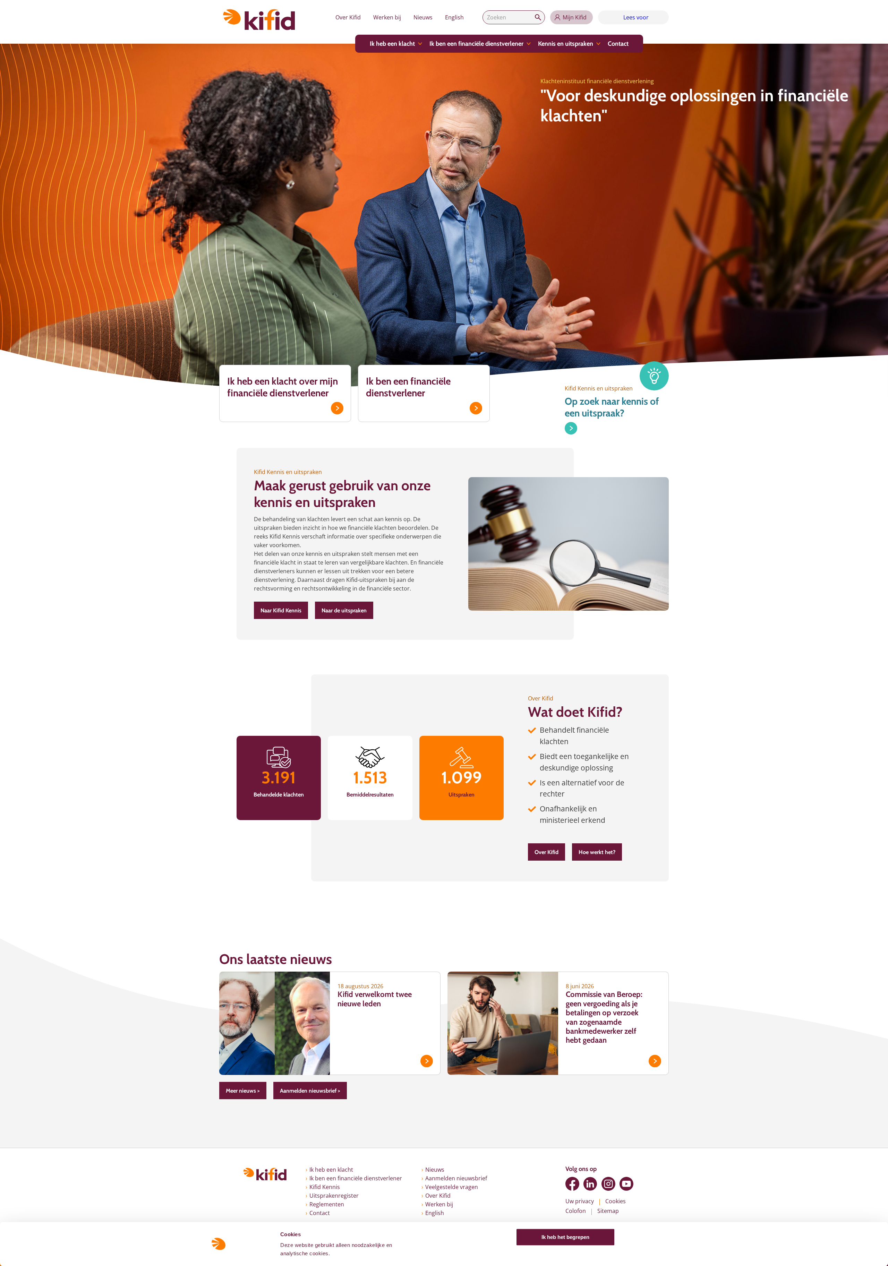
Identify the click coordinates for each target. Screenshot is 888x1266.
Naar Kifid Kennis (281, 610)
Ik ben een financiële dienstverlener (476, 44)
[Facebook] (572, 1184)
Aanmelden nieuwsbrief (456, 1178)
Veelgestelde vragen (451, 1187)
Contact (618, 44)
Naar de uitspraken (344, 610)
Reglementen (326, 1204)
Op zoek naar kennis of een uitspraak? (612, 407)
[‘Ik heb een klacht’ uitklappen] (420, 44)
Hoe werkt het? (597, 852)
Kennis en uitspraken (565, 44)
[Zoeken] (538, 17)
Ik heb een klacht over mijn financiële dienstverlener (282, 387)
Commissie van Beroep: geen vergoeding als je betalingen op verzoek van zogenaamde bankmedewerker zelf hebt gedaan (604, 1017)
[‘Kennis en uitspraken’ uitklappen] (598, 44)
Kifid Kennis (324, 1187)
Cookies (615, 1201)
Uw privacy (579, 1201)
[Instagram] (608, 1184)
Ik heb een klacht (392, 44)
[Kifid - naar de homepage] (259, 19)
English (454, 17)
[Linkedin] (590, 1184)
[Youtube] (626, 1184)
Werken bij (387, 17)
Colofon (575, 1211)
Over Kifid (348, 17)
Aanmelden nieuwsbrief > (310, 1090)
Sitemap (608, 1211)
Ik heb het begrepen (565, 1237)
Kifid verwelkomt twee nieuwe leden (375, 999)
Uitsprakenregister (334, 1195)
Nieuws (423, 17)
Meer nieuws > (243, 1090)
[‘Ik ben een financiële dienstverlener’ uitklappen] (529, 44)
